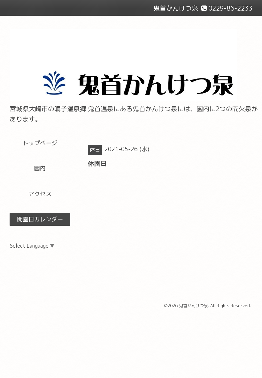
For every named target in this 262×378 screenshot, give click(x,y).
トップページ (40, 143)
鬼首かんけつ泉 (193, 305)
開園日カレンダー (40, 219)
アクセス (39, 194)
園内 (40, 168)
